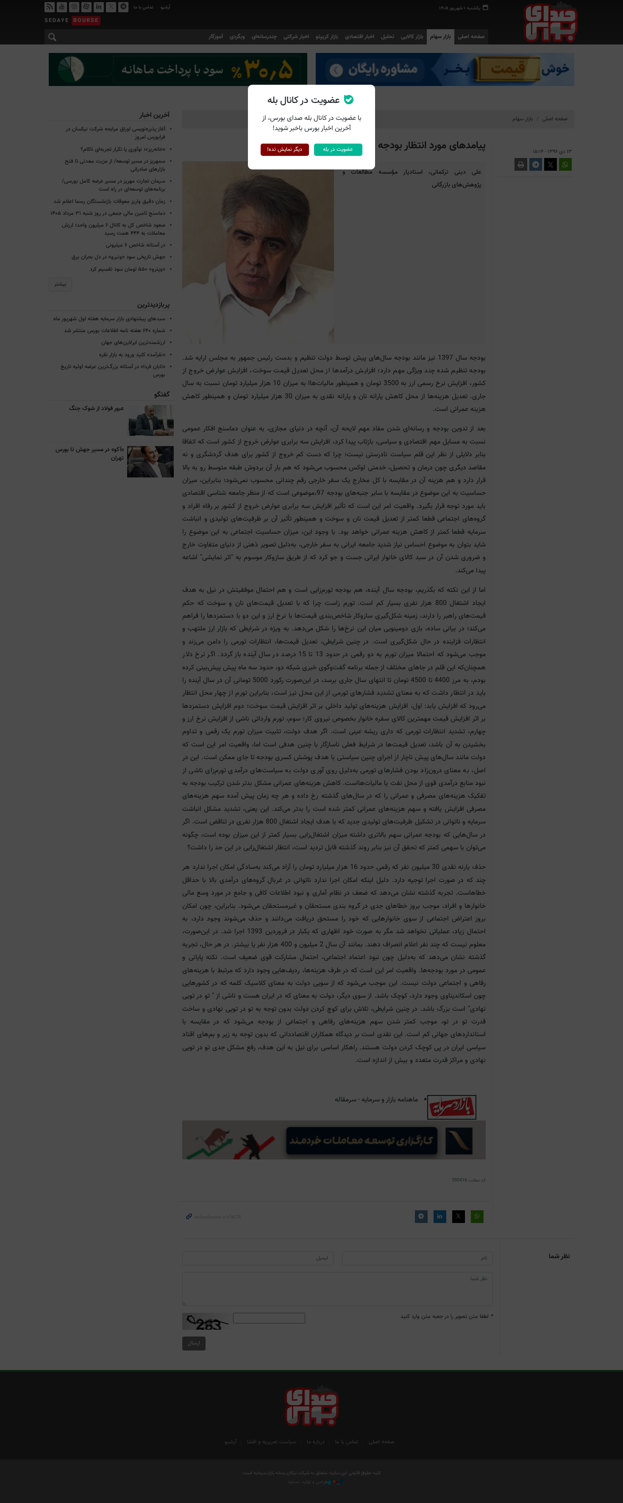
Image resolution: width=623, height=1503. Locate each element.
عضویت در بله (338, 149)
